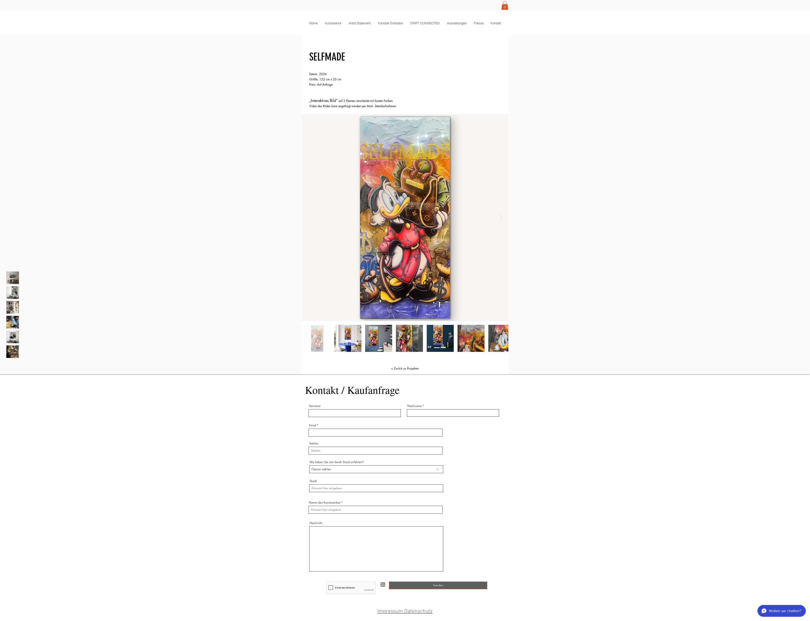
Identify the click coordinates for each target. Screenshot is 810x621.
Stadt (313, 480)
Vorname (315, 405)
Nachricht (316, 522)
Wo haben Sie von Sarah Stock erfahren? (336, 461)
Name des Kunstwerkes (324, 502)
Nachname (414, 405)
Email (312, 425)
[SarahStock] (383, 584)
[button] (504, 5)
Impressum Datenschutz (405, 611)
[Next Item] (501, 218)
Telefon (314, 443)
